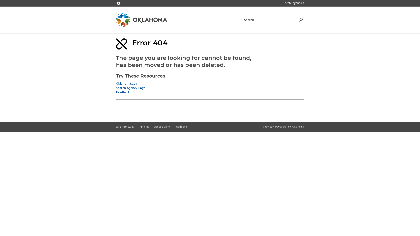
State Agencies (294, 3)
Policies (144, 126)
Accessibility (162, 126)
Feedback (123, 92)
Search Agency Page (130, 88)
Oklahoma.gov (127, 83)
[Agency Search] (300, 20)
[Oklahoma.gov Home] (118, 3)
